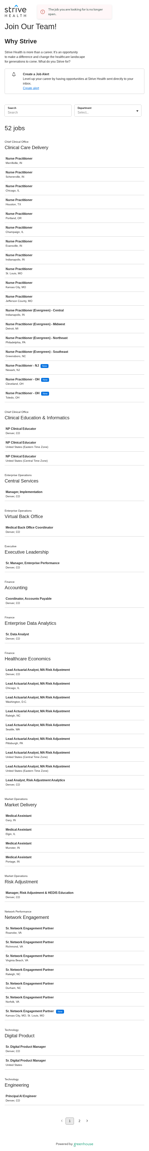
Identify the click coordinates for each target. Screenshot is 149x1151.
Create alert (31, 88)
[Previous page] (61, 1121)
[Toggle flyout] (137, 111)
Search (12, 108)
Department (84, 108)
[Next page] (87, 1121)
